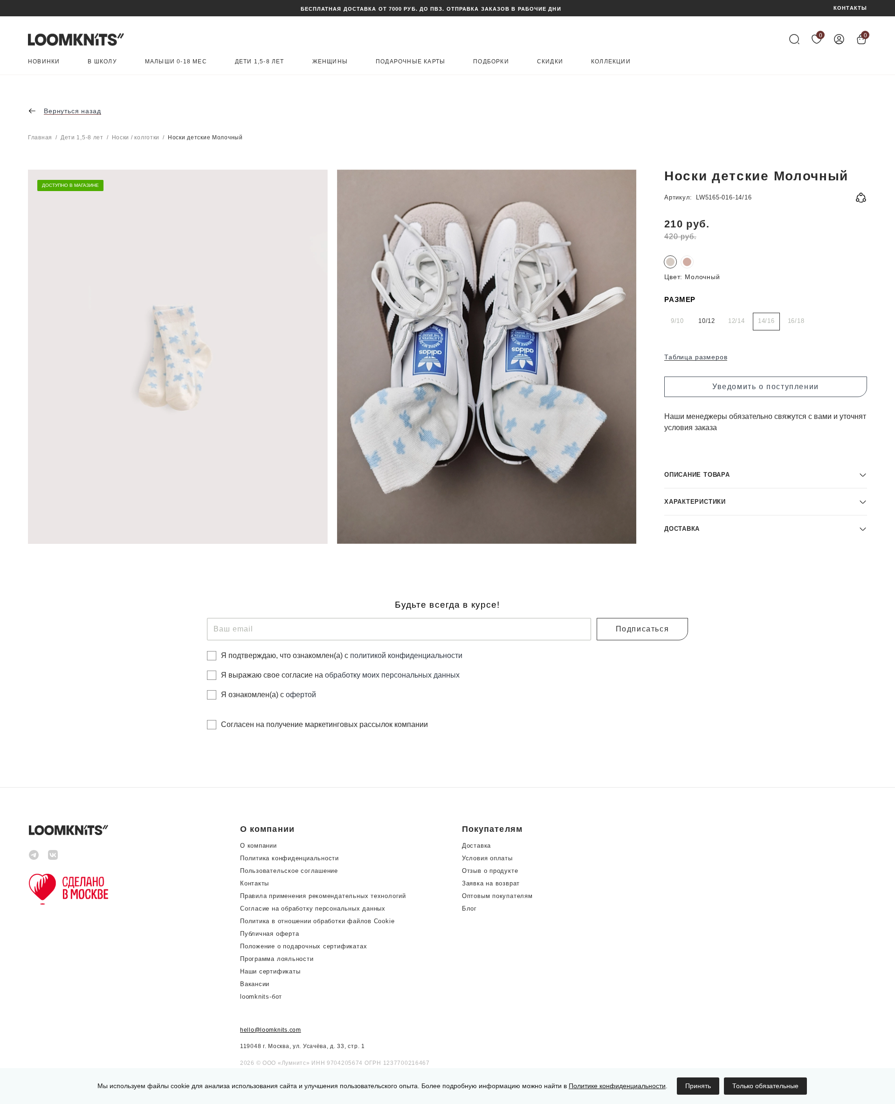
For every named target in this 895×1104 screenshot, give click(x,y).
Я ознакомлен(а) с (268, 695)
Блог (469, 908)
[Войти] (839, 39)
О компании (258, 845)
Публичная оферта (269, 933)
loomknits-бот (261, 996)
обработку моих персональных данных (392, 675)
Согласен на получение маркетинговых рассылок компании (324, 724)
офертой (301, 695)
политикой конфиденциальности (406, 655)
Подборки (491, 62)
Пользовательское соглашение (289, 870)
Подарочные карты (410, 62)
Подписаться (642, 629)
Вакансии (254, 984)
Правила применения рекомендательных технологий (323, 895)
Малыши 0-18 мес (176, 62)
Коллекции (611, 62)
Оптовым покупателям (497, 895)
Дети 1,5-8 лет (259, 62)
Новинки (44, 62)
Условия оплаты (487, 858)
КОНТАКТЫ (850, 8)
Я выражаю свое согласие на (340, 675)
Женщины (330, 62)
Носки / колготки (136, 137)
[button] (765, 474)
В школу (102, 62)
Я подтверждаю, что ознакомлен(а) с (341, 655)
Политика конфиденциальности (289, 858)
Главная (40, 137)
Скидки (550, 62)
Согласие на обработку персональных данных (313, 908)
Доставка (476, 845)
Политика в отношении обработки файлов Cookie (317, 921)
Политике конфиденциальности (617, 1086)
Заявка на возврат (491, 883)
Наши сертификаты (270, 971)
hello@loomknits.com (270, 1030)
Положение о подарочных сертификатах (303, 946)
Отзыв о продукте (490, 870)
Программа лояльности (277, 958)
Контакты (254, 883)
